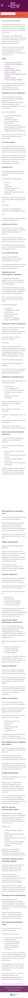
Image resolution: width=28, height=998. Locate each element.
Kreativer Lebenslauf (10, 72)
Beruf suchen (4, 1)
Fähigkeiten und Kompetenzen (13, 70)
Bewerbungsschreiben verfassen (10, 89)
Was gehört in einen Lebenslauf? (13, 62)
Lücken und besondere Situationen (14, 79)
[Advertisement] (14, 491)
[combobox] (8, 13)
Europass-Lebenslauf (10, 77)
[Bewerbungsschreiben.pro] (14, 5)
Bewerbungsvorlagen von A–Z (9, 977)
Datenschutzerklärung (14, 990)
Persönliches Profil (9, 68)
